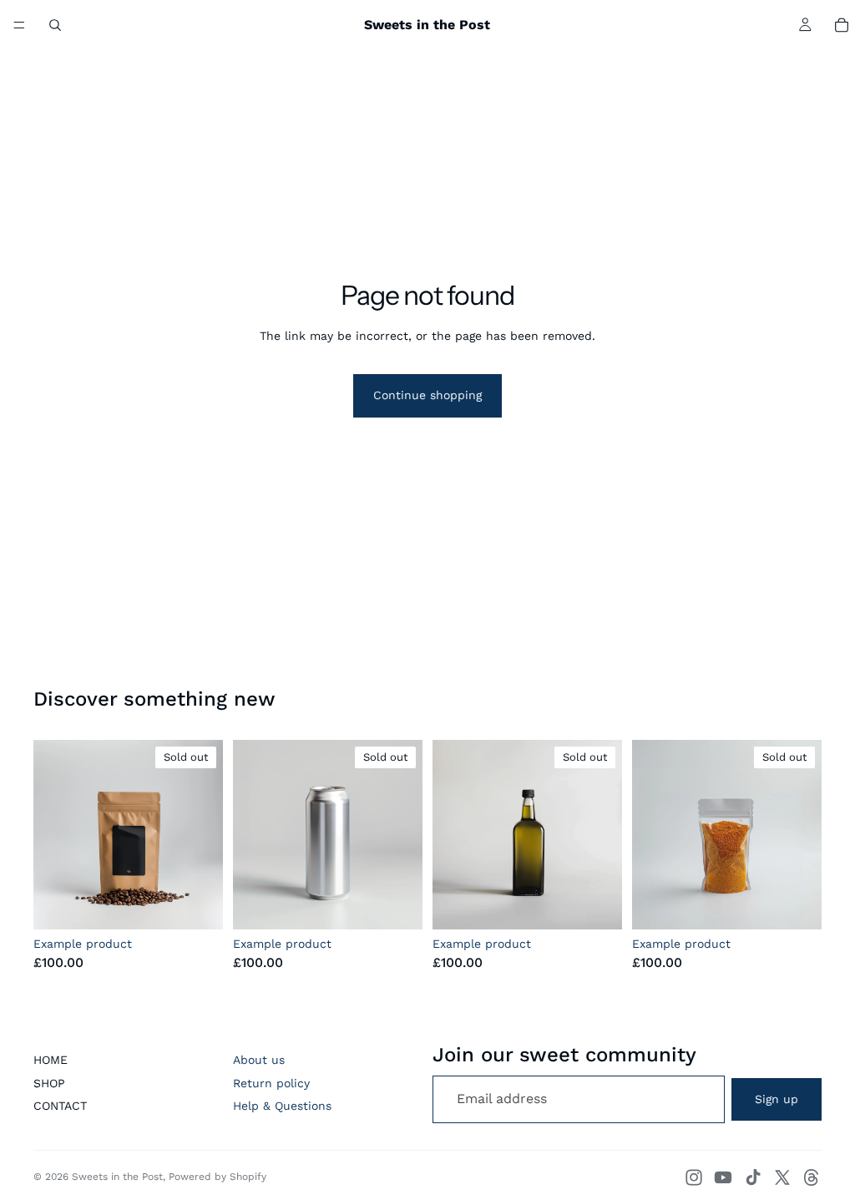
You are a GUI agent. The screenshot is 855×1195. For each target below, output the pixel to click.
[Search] (55, 25)
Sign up (776, 1099)
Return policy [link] (271, 1083)
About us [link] (259, 1059)
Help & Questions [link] (282, 1105)
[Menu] (19, 25)
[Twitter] (782, 1177)
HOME (50, 1059)
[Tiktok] (753, 1177)
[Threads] (812, 1177)
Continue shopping (427, 395)
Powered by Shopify (217, 1176)
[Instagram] (694, 1177)
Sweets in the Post (117, 1176)
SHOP (49, 1083)
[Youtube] (723, 1177)
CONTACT (60, 1105)
